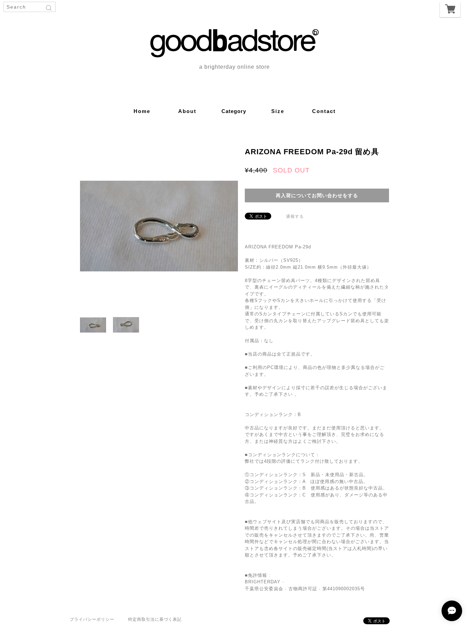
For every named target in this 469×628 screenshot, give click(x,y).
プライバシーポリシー (92, 619)
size (277, 111)
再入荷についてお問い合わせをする (317, 195)
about (187, 111)
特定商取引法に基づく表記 (155, 619)
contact (324, 111)
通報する (295, 216)
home (142, 111)
